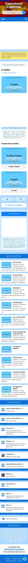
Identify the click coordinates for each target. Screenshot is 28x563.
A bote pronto (17, 357)
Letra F (4, 533)
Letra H (14, 533)
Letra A (4, 530)
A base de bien (17, 275)
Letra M (9, 535)
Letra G (9, 533)
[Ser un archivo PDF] (6, 323)
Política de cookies (10, 560)
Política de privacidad (17, 558)
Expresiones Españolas (14, 5)
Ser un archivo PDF (19, 317)
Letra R (9, 538)
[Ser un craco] (6, 268)
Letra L (4, 535)
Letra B (9, 530)
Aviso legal (7, 558)
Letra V (9, 541)
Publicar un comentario (9, 73)
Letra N (14, 535)
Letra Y (14, 541)
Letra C (14, 530)
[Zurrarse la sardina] (6, 377)
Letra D (19, 530)
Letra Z (18, 541)
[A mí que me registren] (6, 352)
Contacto (20, 560)
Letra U (23, 538)
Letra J (23, 533)
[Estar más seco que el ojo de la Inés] (6, 337)
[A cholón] (14, 92)
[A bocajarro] (6, 293)
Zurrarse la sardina (19, 372)
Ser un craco (17, 262)
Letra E (23, 530)
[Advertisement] (14, 35)
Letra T (18, 538)
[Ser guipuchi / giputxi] (6, 392)
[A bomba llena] (6, 308)
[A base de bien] (6, 280)
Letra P (23, 535)
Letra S (14, 538)
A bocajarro (16, 288)
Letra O (19, 535)
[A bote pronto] (6, 363)
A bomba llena (17, 302)
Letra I (19, 533)
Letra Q (4, 538)
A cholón (5, 70)
